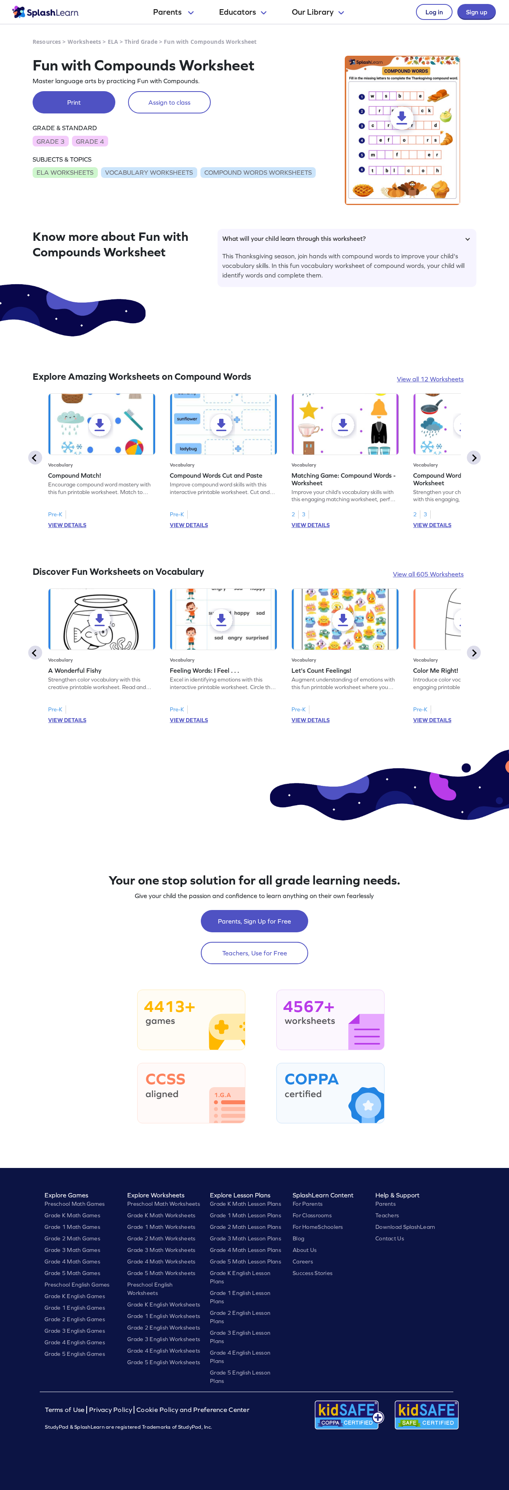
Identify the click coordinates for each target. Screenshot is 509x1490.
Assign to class (169, 102)
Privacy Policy (110, 1410)
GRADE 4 (90, 141)
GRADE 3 (50, 141)
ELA (113, 41)
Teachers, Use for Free (254, 953)
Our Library (313, 12)
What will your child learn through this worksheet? (294, 238)
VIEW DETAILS (67, 525)
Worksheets (84, 41)
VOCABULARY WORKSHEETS (149, 172)
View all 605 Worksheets (428, 574)
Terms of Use (65, 1410)
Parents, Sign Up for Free (254, 921)
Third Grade (140, 41)
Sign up (476, 12)
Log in (434, 12)
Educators (237, 12)
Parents (168, 12)
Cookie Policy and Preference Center (192, 1410)
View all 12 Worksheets (430, 379)
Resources (47, 41)
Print (74, 102)
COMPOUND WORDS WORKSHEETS (258, 172)
